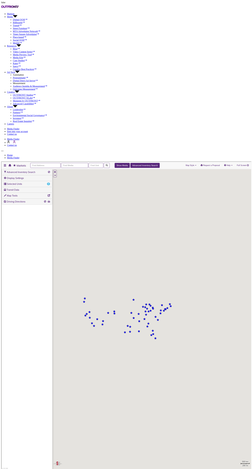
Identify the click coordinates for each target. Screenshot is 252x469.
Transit (16, 25)
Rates (15, 63)
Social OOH (18, 40)
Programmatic (19, 77)
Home (10, 155)
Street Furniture (20, 28)
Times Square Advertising (25, 34)
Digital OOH (19, 19)
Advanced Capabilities (23, 103)
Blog (15, 49)
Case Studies (19, 60)
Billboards (17, 22)
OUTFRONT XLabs (23, 98)
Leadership (18, 109)
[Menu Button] (2, 150)
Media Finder (13, 129)
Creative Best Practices (23, 69)
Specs (15, 66)
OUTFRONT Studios (23, 95)
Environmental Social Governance (28, 115)
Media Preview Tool (22, 54)
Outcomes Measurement (24, 89)
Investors (17, 118)
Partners (16, 112)
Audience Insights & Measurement (29, 86)
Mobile (16, 43)
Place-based (18, 37)
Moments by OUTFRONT (25, 101)
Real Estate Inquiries (22, 121)
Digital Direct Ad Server (24, 80)
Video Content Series (22, 52)
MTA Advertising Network (25, 31)
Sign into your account (17, 131)
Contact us (12, 134)
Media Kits (18, 57)
